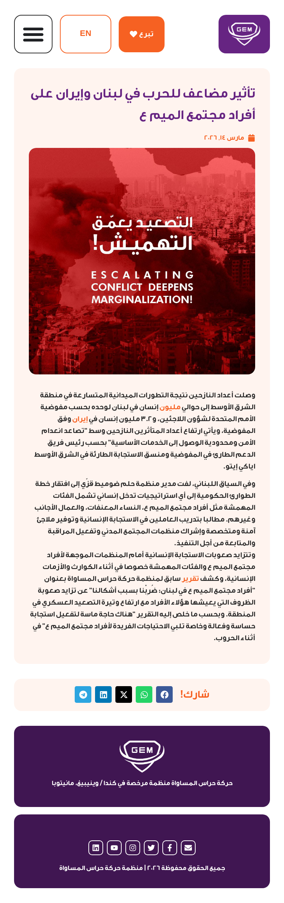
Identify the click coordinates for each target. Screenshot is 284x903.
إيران (79, 419)
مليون (169, 407)
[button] (164, 694)
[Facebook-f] (169, 847)
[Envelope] (188, 847)
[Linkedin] (95, 847)
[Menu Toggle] (33, 34)
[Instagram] (132, 847)
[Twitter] (151, 847)
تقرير (189, 579)
